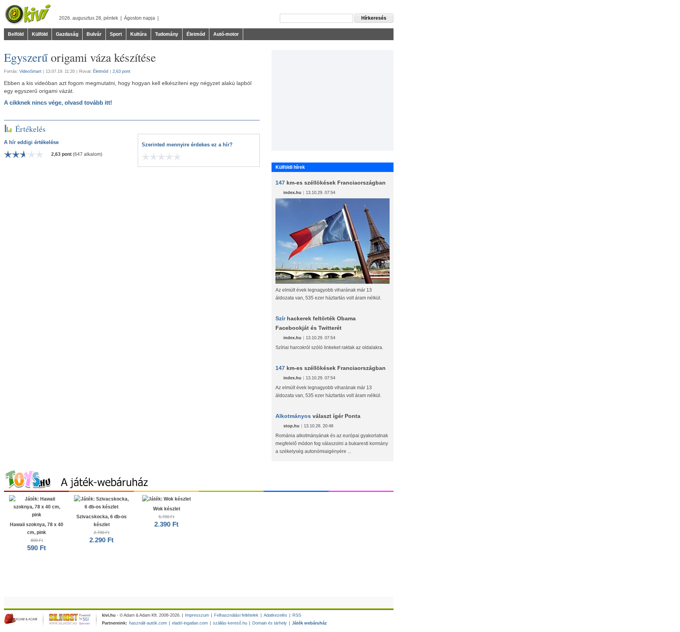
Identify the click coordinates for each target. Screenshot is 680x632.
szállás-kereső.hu (230, 623)
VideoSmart (30, 71)
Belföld (16, 34)
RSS (296, 615)
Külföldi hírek (290, 167)
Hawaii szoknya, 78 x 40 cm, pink (36, 537)
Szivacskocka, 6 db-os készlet (101, 529)
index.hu (292, 192)
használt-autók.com (148, 623)
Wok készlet (166, 517)
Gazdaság (67, 34)
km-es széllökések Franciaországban (330, 182)
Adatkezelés (275, 615)
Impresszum (197, 615)
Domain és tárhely (269, 623)
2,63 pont (121, 71)
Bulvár (94, 34)
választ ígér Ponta (317, 416)
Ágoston (133, 18)
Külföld (40, 34)
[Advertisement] (332, 99)
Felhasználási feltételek (236, 615)
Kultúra (138, 34)
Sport (116, 34)
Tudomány (166, 34)
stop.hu (291, 425)
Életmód (196, 34)
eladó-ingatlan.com (190, 623)
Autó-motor (226, 34)
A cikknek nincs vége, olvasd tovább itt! (58, 102)
